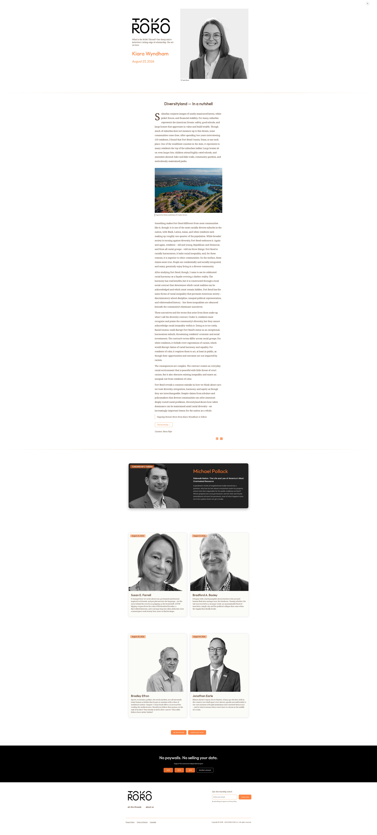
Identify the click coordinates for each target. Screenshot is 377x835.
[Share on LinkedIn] (217, 438)
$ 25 (179, 770)
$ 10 (190, 770)
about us (150, 807)
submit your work (197, 732)
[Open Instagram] (221, 440)
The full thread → (163, 425)
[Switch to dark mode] (368, 3)
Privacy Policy (232, 801)
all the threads (178, 732)
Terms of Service (142, 822)
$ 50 (168, 770)
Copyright (153, 822)
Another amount (205, 770)
